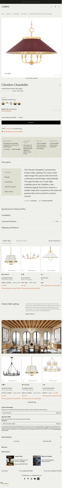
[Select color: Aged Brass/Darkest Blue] (2, 274)
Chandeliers (24, 13)
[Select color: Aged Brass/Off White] (3, 274)
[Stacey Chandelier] (30, 255)
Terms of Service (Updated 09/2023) (52, 471)
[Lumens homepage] (5, 7)
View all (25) (8, 73)
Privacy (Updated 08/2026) (26, 471)
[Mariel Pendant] (50, 255)
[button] (7, 91)
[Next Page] (59, 75)
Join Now (20, 117)
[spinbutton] (55, 110)
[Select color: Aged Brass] (21, 274)
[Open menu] (58, 6)
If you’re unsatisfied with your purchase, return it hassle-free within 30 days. (41, 146)
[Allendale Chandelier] (11, 366)
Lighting (9, 13)
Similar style (7, 241)
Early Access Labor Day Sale (30, 1)
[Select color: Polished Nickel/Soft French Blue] (8, 274)
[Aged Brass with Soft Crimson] (15, 103)
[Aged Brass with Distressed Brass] (3, 103)
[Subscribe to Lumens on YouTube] (35, 479)
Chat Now (17, 441)
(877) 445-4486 (16, 149)
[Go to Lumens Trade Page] (10, 461)
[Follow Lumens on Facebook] (25, 479)
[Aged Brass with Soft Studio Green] (19, 103)
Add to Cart (31, 122)
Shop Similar (11, 270)
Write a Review (20, 91)
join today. (22, 461)
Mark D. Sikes (6, 88)
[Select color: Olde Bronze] (23, 274)
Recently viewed (21, 241)
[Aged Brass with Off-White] (7, 103)
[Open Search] (51, 7)
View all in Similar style (54, 240)
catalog (51, 460)
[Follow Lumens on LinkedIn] (38, 479)
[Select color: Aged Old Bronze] (3, 384)
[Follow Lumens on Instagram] (31, 479)
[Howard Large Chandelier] (52, 366)
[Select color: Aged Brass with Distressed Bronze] (44, 384)
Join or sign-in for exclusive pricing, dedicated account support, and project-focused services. (27, 149)
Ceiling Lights (16, 13)
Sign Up (58, 412)
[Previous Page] (56, 75)
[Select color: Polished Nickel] (5, 384)
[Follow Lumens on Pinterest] (28, 479)
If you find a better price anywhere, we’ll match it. (54, 145)
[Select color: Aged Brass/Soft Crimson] (5, 274)
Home (3, 13)
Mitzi (42, 279)
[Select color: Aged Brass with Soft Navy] (41, 274)
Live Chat (7, 149)
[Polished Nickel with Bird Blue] (11, 103)
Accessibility (5, 471)
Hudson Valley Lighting (16, 88)
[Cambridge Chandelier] (11, 255)
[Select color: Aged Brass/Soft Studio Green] (6, 274)
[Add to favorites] (59, 85)
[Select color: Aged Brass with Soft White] (43, 274)
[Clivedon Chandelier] (31, 47)
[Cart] (55, 7)
